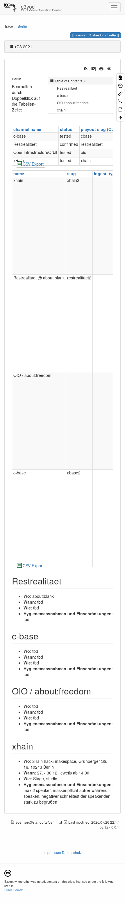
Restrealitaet (67, 88)
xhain (61, 109)
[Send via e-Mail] (93, 68)
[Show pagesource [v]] (120, 77)
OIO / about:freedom (73, 102)
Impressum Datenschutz (63, 852)
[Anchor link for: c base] (42, 635)
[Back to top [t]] (120, 117)
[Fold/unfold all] (120, 101)
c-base (62, 95)
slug (71, 173)
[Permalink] (109, 68)
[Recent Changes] (85, 68)
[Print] (101, 68)
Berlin (22, 26)
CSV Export (33, 164)
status (66, 129)
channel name (27, 129)
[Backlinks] (120, 93)
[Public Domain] (7, 872)
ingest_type (105, 173)
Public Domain (14, 890)
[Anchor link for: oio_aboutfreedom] (95, 690)
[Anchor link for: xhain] (37, 745)
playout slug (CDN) (100, 129)
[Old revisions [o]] (120, 85)
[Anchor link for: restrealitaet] (65, 580)
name (18, 173)
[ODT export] (120, 109)
